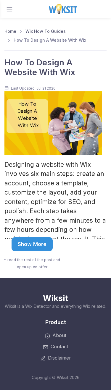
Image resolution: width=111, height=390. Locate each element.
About (59, 335)
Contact (59, 346)
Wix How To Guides (45, 31)
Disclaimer (59, 358)
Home (10, 31)
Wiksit (55, 298)
